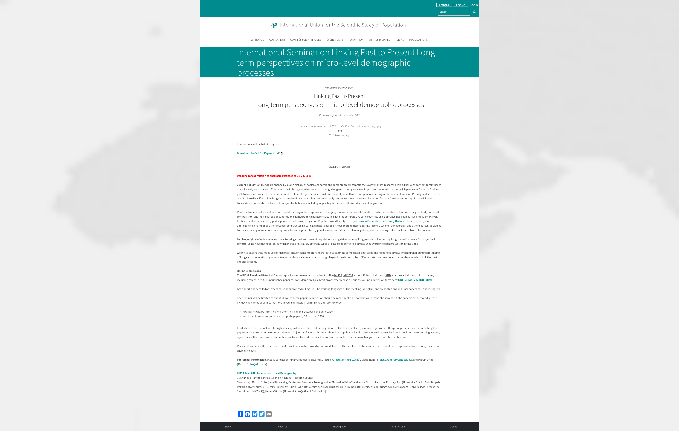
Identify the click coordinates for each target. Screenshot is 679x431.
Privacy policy (339, 426)
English (460, 5)
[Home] (275, 24)
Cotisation (277, 39)
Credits (453, 426)
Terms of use (398, 426)
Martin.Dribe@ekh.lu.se (252, 364)
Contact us (281, 426)
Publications (418, 39)
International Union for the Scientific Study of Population (343, 25)
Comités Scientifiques (305, 39)
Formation (356, 39)
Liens (400, 39)
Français (444, 5)
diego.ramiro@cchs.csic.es (395, 359)
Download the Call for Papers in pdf (258, 153)
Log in (474, 5)
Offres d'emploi (380, 39)
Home (228, 426)
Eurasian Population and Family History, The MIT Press (389, 221)
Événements (334, 39)
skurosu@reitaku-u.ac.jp (344, 359)
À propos (257, 39)
